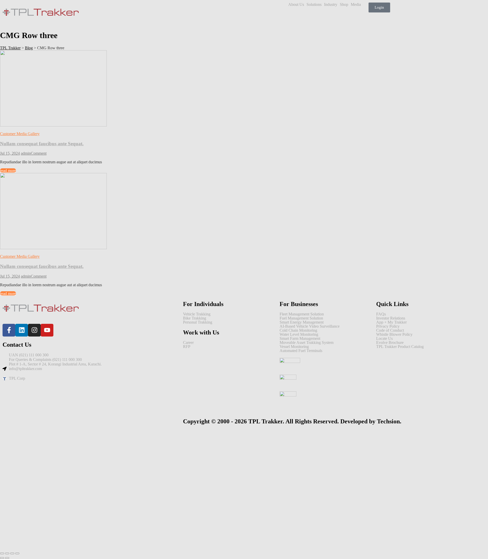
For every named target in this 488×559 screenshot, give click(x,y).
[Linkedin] (21, 330)
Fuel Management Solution (301, 318)
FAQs (381, 314)
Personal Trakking (197, 322)
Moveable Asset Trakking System (306, 343)
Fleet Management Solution (302, 314)
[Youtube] (47, 330)
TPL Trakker (265, 421)
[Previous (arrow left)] (2, 558)
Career (188, 343)
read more (8, 170)
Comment (39, 153)
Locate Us (384, 339)
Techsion (388, 421)
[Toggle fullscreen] (7, 553)
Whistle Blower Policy (394, 334)
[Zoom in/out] (2, 553)
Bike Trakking (194, 318)
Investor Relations (390, 318)
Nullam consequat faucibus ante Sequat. (42, 143)
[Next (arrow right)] (7, 558)
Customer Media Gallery (20, 134)
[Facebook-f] (9, 330)
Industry (330, 5)
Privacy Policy (388, 326)
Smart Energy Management (302, 322)
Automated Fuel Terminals (301, 351)
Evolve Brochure (390, 343)
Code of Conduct (390, 330)
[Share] (12, 553)
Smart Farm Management (300, 339)
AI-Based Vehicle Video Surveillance (310, 326)
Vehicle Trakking (196, 314)
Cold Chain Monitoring (298, 330)
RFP (186, 347)
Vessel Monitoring (294, 347)
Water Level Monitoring (299, 334)
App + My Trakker (391, 322)
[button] (297, 5)
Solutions (314, 5)
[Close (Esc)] (17, 553)
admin (26, 153)
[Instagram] (34, 330)
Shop (344, 5)
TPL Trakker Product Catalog (400, 347)
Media (356, 5)
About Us (296, 5)
